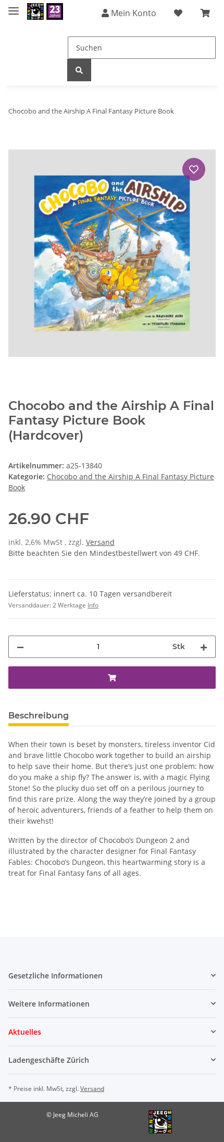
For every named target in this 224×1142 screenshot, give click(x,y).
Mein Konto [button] (132, 13)
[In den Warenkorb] (16, 144)
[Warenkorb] (205, 13)
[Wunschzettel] (178, 13)
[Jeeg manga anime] (45, 11)
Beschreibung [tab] (38, 716)
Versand (100, 542)
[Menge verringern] (20, 646)
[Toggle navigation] (13, 6)
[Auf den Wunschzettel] (193, 169)
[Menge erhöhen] (203, 646)
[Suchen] (79, 70)
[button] (112, 975)
